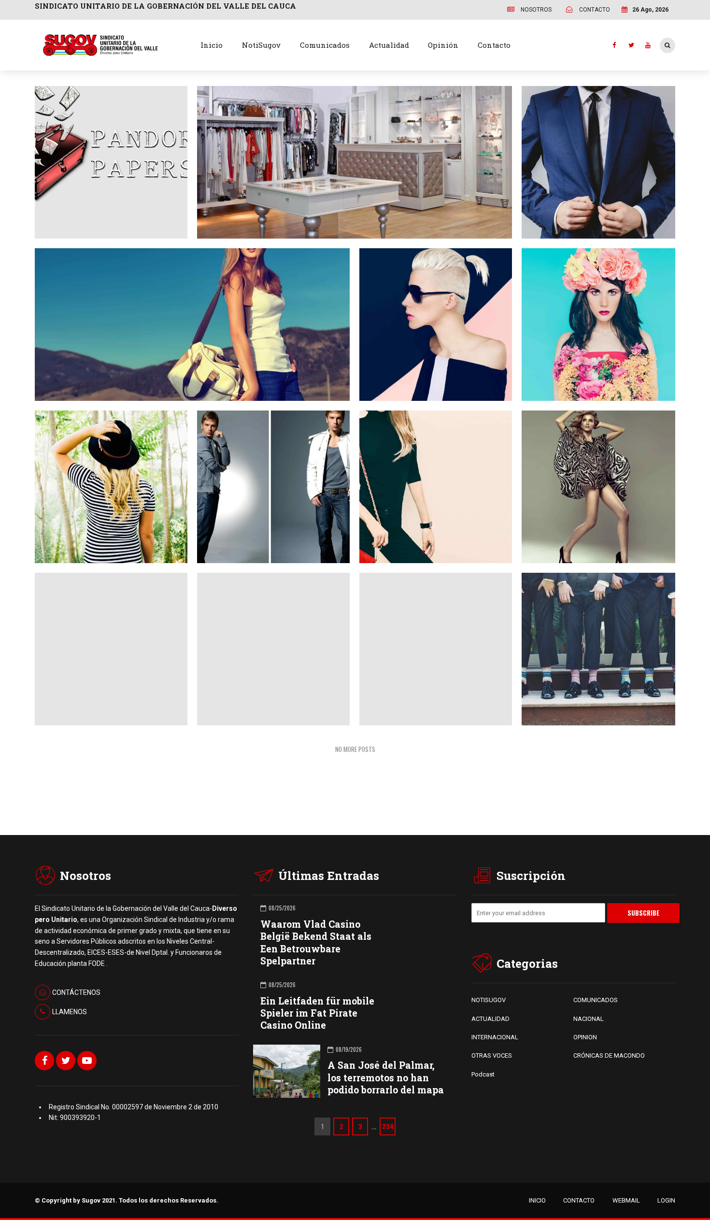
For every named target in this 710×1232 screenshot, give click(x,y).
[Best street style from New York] (106, 482)
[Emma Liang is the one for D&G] (593, 320)
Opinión (443, 45)
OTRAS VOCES (491, 1055)
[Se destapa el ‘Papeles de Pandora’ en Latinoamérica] (106, 139)
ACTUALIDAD (490, 1018)
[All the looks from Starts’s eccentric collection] (593, 644)
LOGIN (666, 1200)
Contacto (494, 45)
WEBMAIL (626, 1200)
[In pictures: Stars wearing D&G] (431, 564)
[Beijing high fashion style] (106, 564)
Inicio (211, 45)
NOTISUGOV (488, 1000)
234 (388, 1126)
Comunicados (325, 45)
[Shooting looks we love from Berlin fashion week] (431, 482)
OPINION (585, 1037)
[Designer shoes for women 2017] (593, 482)
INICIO (537, 1200)
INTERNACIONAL (494, 1037)
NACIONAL (588, 1018)
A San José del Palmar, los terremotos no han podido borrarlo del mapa (385, 1077)
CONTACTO (579, 1200)
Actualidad (389, 45)
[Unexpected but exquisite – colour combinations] (268, 564)
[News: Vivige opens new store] (349, 157)
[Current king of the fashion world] (268, 482)
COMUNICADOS (595, 1000)
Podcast (483, 1074)
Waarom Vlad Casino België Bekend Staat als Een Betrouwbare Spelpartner (315, 942)
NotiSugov (261, 45)
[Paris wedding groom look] (593, 158)
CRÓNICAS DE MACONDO (609, 1055)
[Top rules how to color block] (431, 320)
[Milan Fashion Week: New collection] (187, 320)
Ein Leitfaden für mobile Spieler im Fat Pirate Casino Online (317, 1013)
